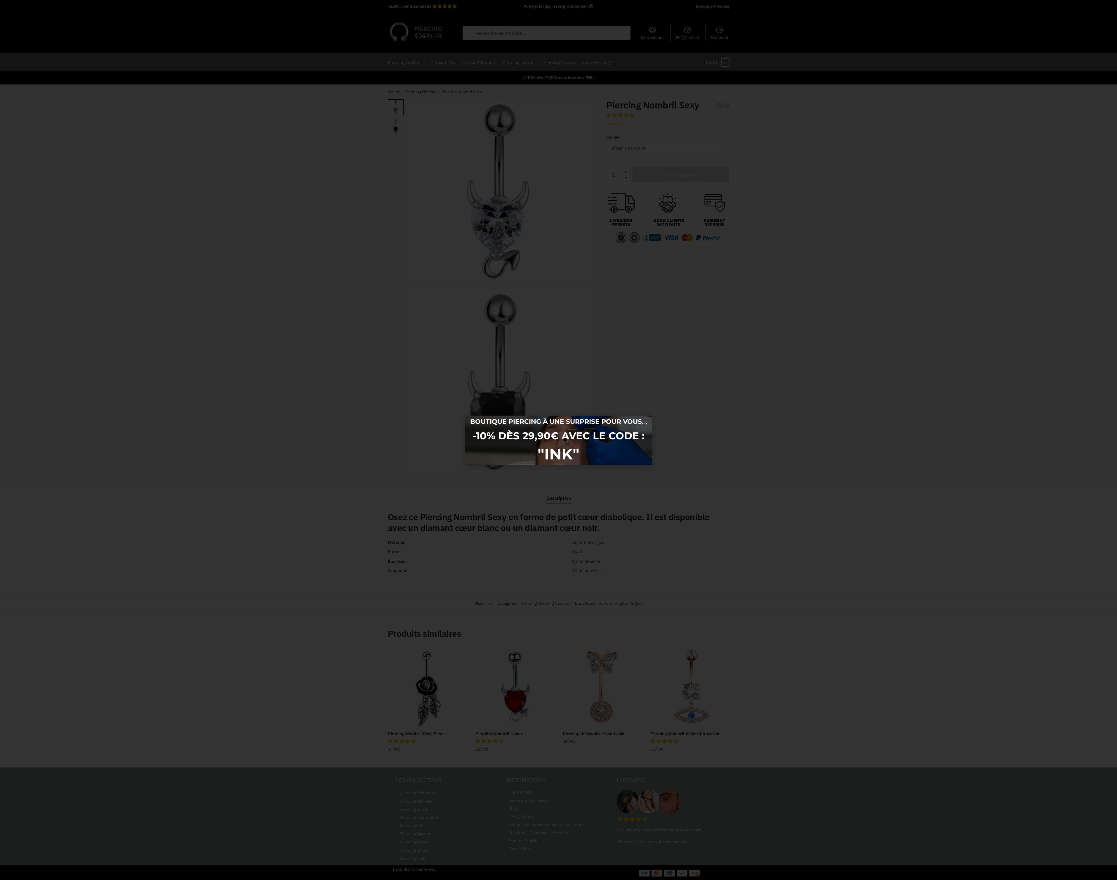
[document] (558, 440)
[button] (644, 423)
